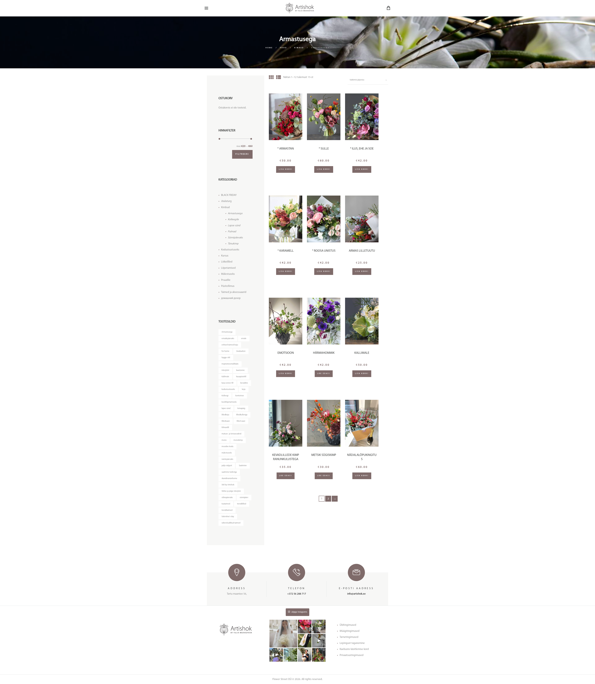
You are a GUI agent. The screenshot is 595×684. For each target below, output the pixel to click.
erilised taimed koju (230, 345)
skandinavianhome (229, 478)
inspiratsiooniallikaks (230, 364)
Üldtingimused (348, 625)
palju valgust (227, 466)
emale (243, 339)
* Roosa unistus (323, 250)
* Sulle (324, 148)
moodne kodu (227, 447)
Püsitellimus (227, 286)
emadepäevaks (228, 339)
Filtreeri (242, 154)
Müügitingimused (349, 631)
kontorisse (239, 396)
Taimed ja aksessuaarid (233, 292)
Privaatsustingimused (352, 655)
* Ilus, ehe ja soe (362, 148)
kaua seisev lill (227, 383)
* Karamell (286, 250)
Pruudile (225, 280)
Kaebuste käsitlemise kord (354, 649)
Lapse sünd (234, 225)
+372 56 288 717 (296, 594)
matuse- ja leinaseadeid (231, 434)
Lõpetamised (228, 268)
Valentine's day (228, 517)
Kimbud (299, 48)
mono (224, 440)
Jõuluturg (226, 201)
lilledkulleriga (241, 415)
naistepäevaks (227, 459)
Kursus (224, 255)
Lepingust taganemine (352, 643)
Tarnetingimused (349, 637)
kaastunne (240, 370)
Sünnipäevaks (235, 237)
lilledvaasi (226, 421)
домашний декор (231, 298)
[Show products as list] (278, 77)
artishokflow (283, 621)
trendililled (241, 504)
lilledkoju (225, 415)
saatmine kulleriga (229, 472)
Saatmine (243, 466)
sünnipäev (244, 497)
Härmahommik (324, 353)
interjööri (225, 370)
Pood (283, 48)
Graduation (240, 351)
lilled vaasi (241, 421)
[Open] (283, 633)
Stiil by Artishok (228, 485)
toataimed (226, 504)
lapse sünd (226, 408)
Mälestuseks (228, 274)
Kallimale (361, 353)
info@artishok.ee (356, 594)
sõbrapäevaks (227, 497)
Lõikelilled (226, 261)
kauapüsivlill (241, 377)
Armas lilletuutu (362, 250)
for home (225, 351)
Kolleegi (225, 396)
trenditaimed (227, 510)
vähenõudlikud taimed (231, 523)
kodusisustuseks (228, 389)
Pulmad (232, 231)
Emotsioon (286, 353)
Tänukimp (233, 243)
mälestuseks (227, 453)
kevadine (244, 383)
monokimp (238, 440)
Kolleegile (233, 219)
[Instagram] (295, 645)
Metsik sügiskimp (323, 455)
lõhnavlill (225, 427)
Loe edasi (323, 373)
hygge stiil (226, 358)
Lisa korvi (285, 169)
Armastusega (235, 213)
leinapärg (241, 408)
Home (269, 48)
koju (243, 389)
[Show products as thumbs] (271, 77)
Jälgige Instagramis (299, 612)
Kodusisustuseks (230, 249)
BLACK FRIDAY (229, 195)
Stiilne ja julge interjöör (231, 491)
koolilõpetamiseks (229, 402)
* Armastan (285, 148)
